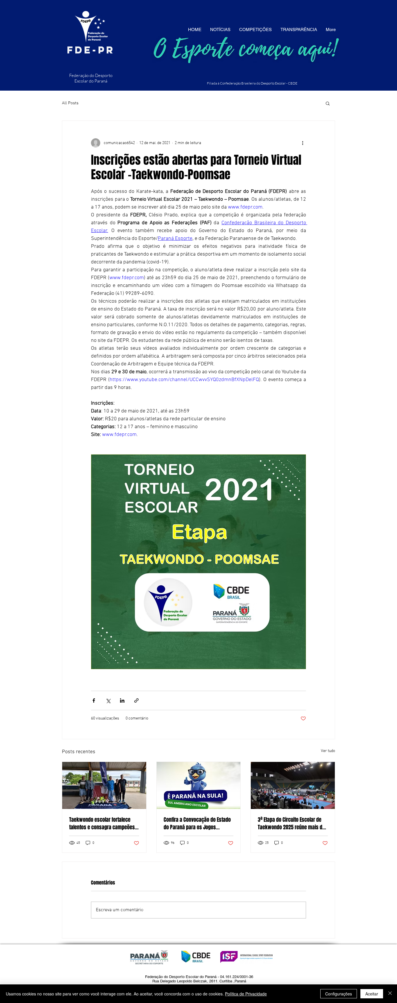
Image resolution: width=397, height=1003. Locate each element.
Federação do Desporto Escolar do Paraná (90, 78)
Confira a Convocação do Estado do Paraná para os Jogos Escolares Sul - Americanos (197, 823)
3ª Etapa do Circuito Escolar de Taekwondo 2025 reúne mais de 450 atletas (291, 823)
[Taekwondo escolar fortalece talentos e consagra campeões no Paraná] (104, 785)
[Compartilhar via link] (136, 700)
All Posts (70, 103)
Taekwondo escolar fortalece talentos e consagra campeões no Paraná (102, 823)
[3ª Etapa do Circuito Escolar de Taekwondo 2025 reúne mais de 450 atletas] (293, 785)
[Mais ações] (302, 142)
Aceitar (371, 994)
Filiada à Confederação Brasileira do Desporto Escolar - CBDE (252, 83)
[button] (327, 103)
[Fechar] (390, 993)
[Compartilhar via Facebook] (93, 700)
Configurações (338, 994)
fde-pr (91, 50)
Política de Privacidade (246, 994)
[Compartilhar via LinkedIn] (122, 700)
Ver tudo (328, 751)
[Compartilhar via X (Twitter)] (108, 700)
